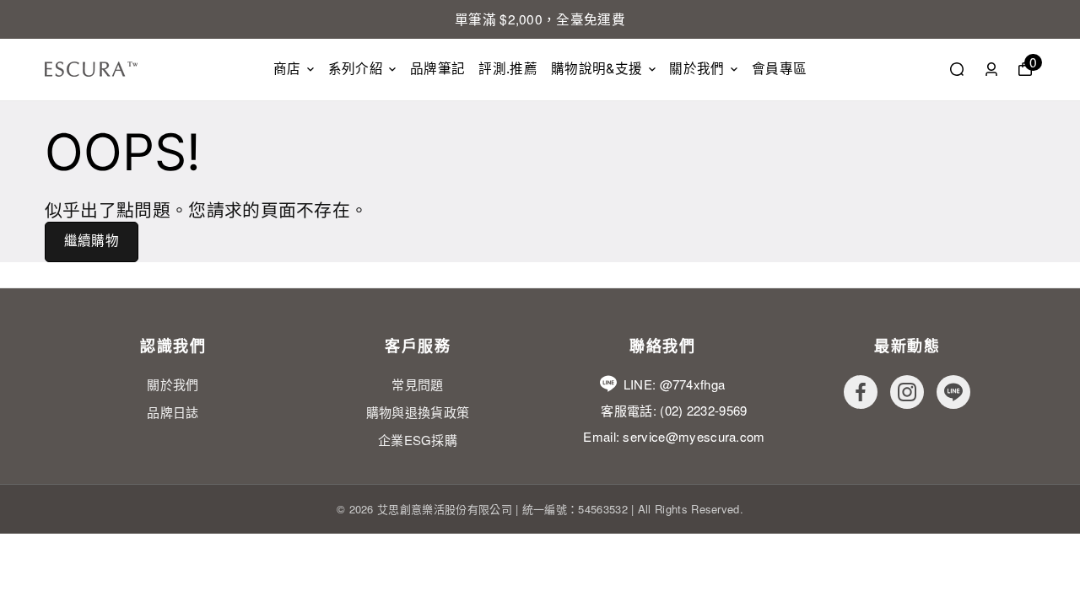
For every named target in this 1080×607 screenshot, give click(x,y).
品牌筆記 (437, 69)
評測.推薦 (507, 69)
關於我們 (696, 69)
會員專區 (779, 69)
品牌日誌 (172, 412)
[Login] (991, 69)
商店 (287, 69)
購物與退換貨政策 (418, 412)
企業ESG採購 (417, 440)
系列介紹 (355, 69)
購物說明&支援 (596, 69)
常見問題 (417, 384)
